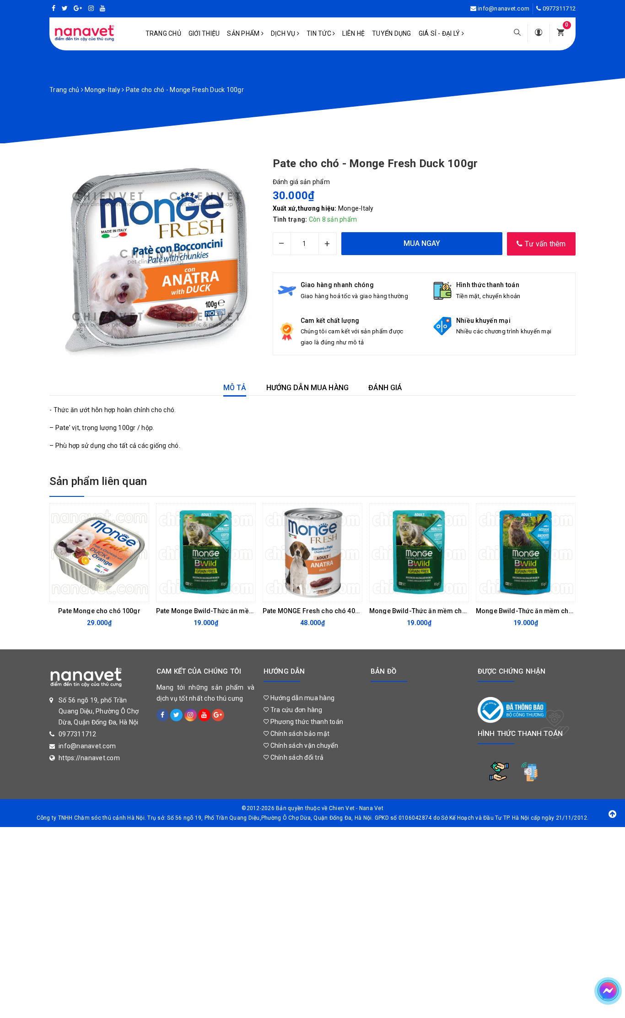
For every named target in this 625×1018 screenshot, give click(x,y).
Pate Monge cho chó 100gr (99, 611)
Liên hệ (353, 33)
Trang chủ (163, 33)
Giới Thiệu (204, 33)
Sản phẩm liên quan (98, 481)
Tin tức (320, 33)
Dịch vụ (284, 33)
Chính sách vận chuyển (303, 745)
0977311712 (559, 8)
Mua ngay (411, 592)
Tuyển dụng (391, 33)
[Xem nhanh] (139, 592)
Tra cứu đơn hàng (295, 709)
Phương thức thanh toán (306, 721)
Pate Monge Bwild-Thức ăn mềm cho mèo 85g (226, 611)
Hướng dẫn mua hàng (301, 698)
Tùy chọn (92, 592)
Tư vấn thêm (544, 244)
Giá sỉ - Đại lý (440, 33)
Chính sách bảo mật (299, 733)
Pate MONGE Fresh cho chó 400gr (314, 611)
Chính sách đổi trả (296, 757)
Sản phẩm (244, 33)
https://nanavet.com (89, 758)
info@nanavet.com (503, 8)
